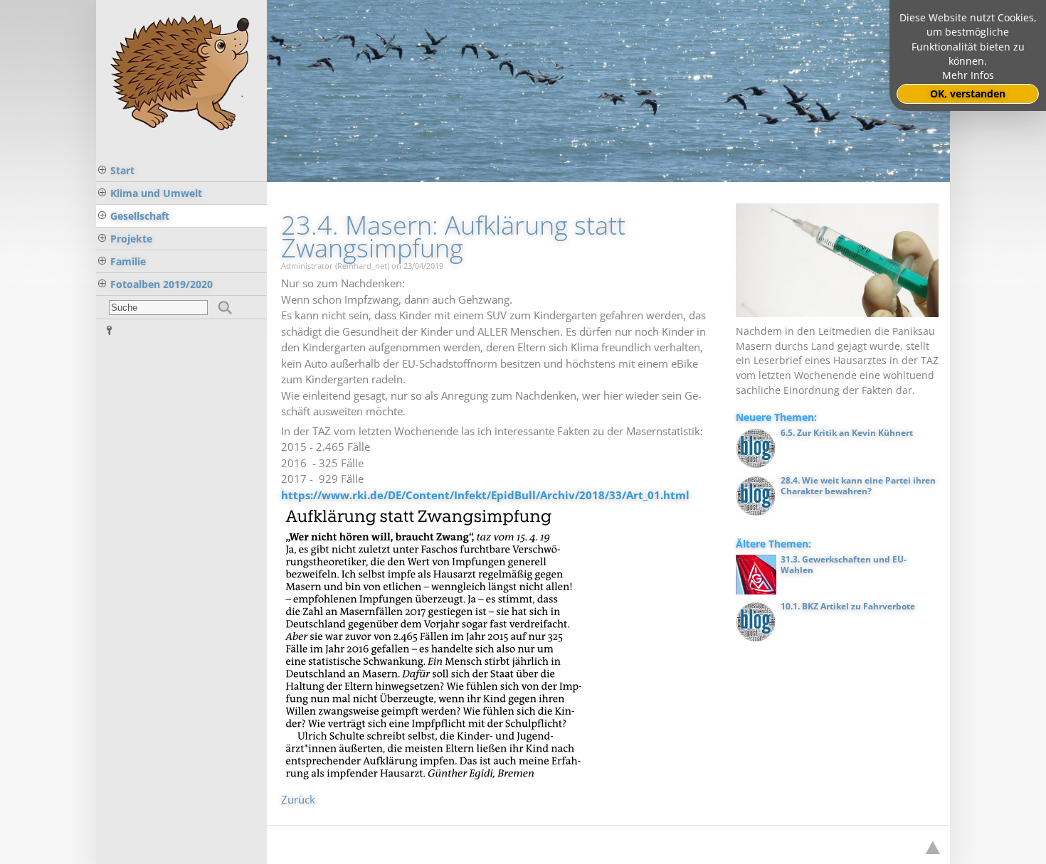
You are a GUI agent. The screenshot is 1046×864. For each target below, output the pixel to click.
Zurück (298, 799)
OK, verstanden (967, 93)
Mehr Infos (968, 75)
